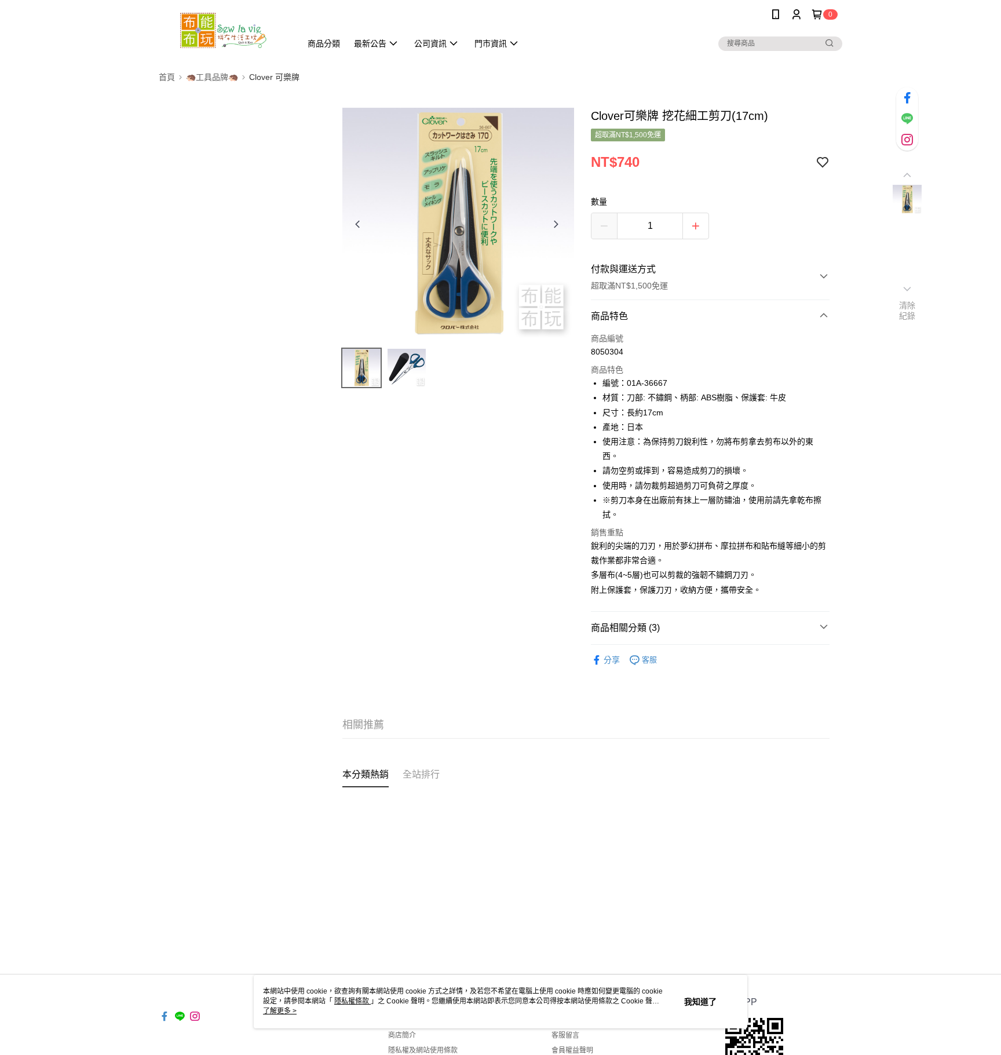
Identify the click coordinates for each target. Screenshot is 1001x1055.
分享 (612, 660)
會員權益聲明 (572, 1050)
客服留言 (565, 1035)
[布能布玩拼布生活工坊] (223, 30)
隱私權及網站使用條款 (423, 1050)
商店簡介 (402, 1035)
